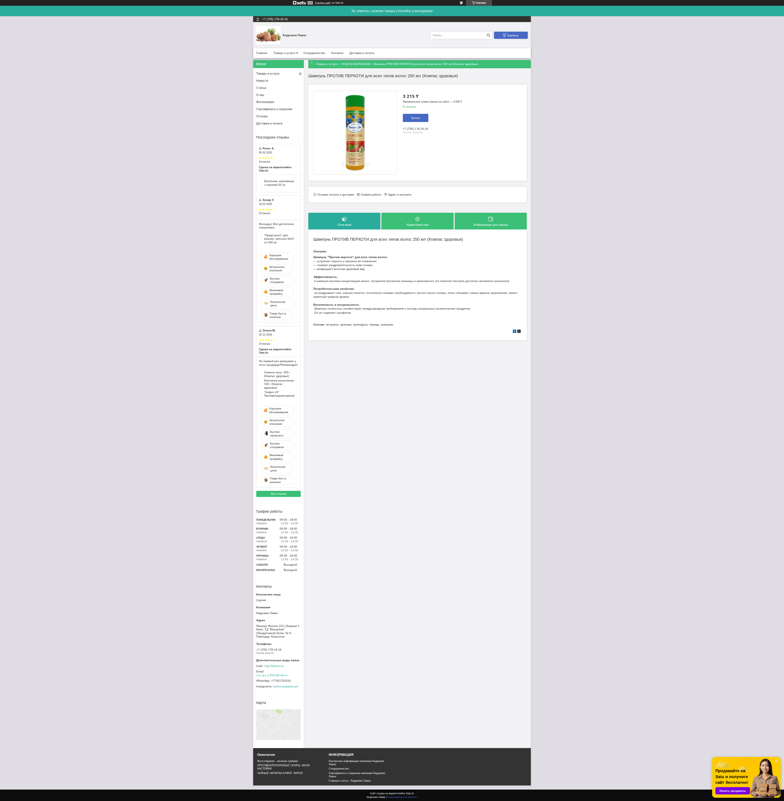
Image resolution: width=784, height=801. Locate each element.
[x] (519, 331)
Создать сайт (323, 2)
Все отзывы (278, 493)
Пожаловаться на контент (402, 797)
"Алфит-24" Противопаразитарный (279, 393)
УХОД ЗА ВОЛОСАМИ (355, 64)
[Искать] (488, 35)
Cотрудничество (339, 768)
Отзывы (262, 116)
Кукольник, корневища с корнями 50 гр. (279, 182)
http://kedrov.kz (274, 666)
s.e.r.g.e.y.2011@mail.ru (271, 675)
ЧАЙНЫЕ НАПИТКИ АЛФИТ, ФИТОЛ (280, 773)
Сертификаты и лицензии (274, 109)
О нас (260, 95)
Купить (415, 118)
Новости (262, 80)
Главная (261, 53)
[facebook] (514, 331)
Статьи (261, 87)
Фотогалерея (265, 102)
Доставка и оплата (362, 53)
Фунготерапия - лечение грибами (277, 761)
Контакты (337, 53)
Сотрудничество (314, 53)
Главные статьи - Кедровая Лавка (350, 780)
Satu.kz (410, 793)
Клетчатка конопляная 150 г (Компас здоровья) (279, 384)
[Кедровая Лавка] (268, 35)
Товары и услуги (284, 53)
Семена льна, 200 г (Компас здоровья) (277, 374)
